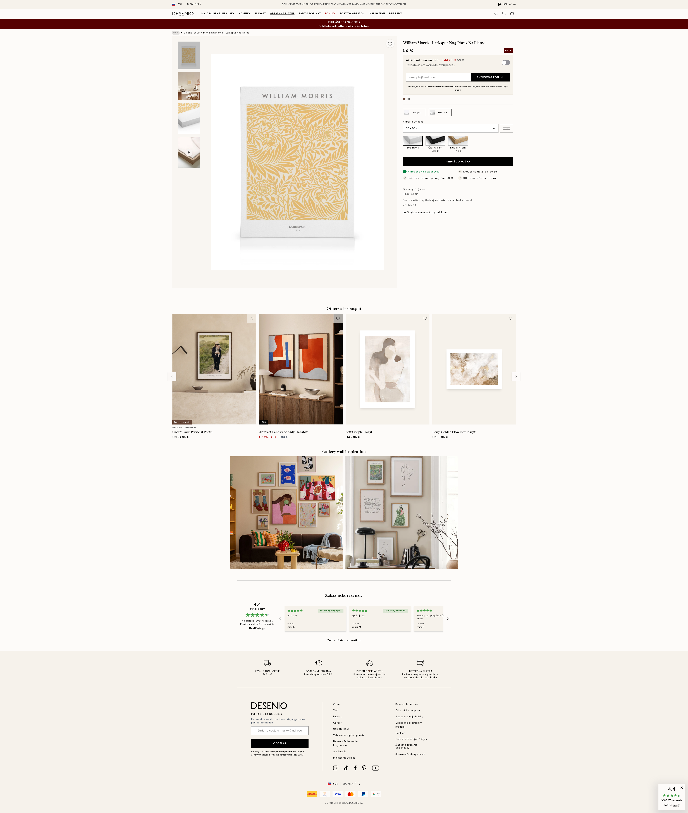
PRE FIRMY (395, 13)
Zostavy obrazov (352, 13)
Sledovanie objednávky (409, 716)
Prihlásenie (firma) (344, 757)
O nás (336, 704)
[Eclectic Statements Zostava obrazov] (286, 512)
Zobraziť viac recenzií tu (344, 640)
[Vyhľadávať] (496, 14)
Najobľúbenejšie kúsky (217, 13)
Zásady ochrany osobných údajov (443, 86)
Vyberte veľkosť (413, 121)
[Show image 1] (189, 55)
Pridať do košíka (458, 161)
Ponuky (330, 13)
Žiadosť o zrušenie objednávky (406, 746)
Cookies (400, 733)
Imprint (337, 716)
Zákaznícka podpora (407, 710)
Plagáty (260, 13)
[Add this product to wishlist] (390, 43)
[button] (506, 128)
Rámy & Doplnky (310, 13)
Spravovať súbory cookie (410, 754)
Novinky (244, 13)
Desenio (354, 802)
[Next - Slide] (516, 144)
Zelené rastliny (193, 32)
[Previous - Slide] (400, 144)
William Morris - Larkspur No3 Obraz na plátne (227, 32)
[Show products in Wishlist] (504, 13)
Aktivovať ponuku (490, 77)
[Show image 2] (189, 86)
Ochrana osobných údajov (411, 739)
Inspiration (377, 13)
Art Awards (339, 751)
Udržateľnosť (341, 728)
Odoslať (279, 743)
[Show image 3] (189, 118)
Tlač (335, 710)
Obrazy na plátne (282, 13)
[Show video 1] (189, 152)
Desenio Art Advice (406, 704)
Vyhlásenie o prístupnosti (348, 735)
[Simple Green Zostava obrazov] (401, 512)
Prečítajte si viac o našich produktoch (425, 212)
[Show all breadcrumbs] (176, 33)
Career (337, 722)
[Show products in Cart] (512, 13)
